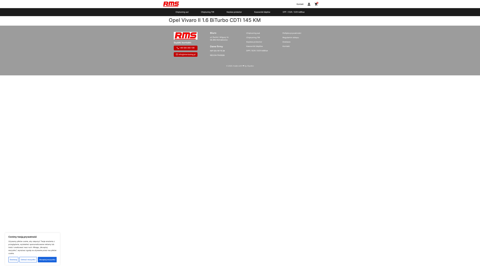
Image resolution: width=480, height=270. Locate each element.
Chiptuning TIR (207, 12)
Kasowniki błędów (262, 12)
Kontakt (286, 46)
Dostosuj (13, 259)
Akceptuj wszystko (47, 259)
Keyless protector (234, 12)
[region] (32, 249)
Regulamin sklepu (290, 37)
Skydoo (250, 66)
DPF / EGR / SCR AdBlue (293, 12)
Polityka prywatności (291, 33)
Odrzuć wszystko (28, 259)
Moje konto (310, 6)
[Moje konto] (309, 4)
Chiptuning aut (182, 12)
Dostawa (286, 42)
